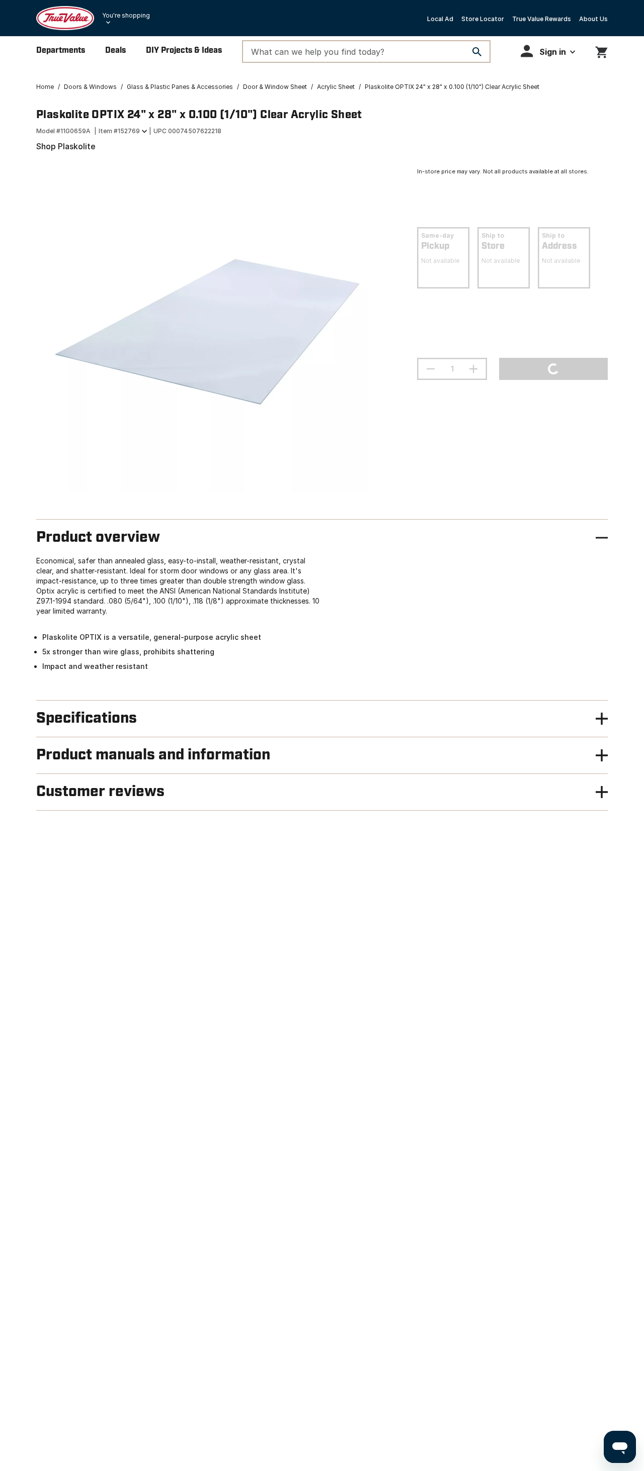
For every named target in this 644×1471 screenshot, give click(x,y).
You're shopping (126, 15)
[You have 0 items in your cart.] (601, 50)
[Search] (476, 51)
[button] (548, 51)
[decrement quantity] (430, 369)
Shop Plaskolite (66, 146)
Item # (119, 131)
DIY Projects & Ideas (184, 50)
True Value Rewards (541, 19)
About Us (593, 19)
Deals (115, 50)
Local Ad (440, 19)
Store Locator (482, 19)
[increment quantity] (473, 369)
